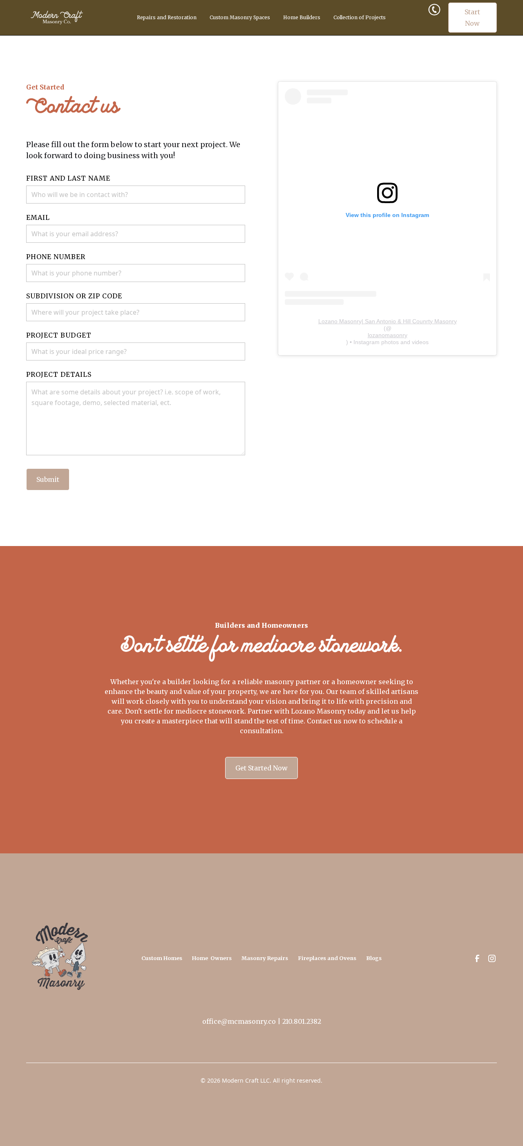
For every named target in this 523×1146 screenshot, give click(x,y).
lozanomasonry (387, 335)
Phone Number (55, 257)
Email (38, 217)
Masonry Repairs (264, 958)
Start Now (472, 17)
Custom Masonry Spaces (240, 17)
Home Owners (212, 958)
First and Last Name (68, 178)
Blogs (374, 958)
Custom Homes (161, 958)
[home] (64, 17)
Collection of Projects (359, 17)
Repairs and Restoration (167, 17)
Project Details (59, 374)
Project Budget (59, 335)
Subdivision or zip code (74, 296)
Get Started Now (261, 768)
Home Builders (301, 17)
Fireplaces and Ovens (327, 958)
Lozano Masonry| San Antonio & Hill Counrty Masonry (387, 321)
